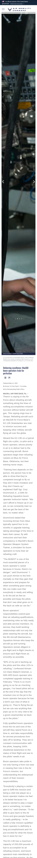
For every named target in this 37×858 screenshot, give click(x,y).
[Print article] (5, 377)
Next (33, 181)
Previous (3, 181)
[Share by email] (9, 377)
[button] (17, 4)
